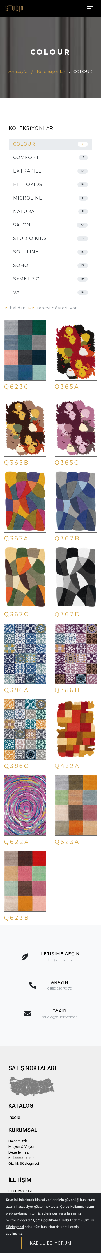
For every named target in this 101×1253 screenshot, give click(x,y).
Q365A (67, 386)
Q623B (17, 917)
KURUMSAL (23, 1130)
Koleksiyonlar (51, 71)
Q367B (67, 538)
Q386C (16, 766)
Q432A (67, 766)
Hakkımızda (18, 1141)
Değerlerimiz (18, 1152)
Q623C (16, 386)
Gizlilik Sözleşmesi (23, 1163)
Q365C (67, 462)
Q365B (16, 462)
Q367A (16, 538)
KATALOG (20, 1105)
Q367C (16, 614)
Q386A (16, 690)
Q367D (68, 614)
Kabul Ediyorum (51, 1243)
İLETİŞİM (19, 1180)
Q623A (67, 842)
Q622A (17, 842)
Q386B (67, 690)
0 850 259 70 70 (20, 1191)
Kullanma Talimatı (22, 1158)
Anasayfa (17, 71)
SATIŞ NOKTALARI (32, 1068)
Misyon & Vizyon (21, 1147)
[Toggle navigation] (90, 8)
